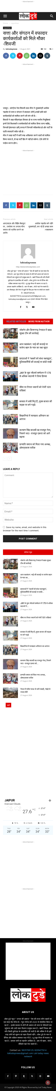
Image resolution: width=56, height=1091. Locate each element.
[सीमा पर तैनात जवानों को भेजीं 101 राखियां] (10, 390)
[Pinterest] (20, 56)
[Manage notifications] (48, 1082)
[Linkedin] (33, 56)
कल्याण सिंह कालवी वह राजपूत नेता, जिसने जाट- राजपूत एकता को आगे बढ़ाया (35, 433)
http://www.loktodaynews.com (28, 267)
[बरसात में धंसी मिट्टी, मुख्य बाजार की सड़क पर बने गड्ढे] (10, 405)
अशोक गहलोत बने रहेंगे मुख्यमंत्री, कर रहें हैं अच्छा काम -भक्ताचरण (41, 226)
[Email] (40, 56)
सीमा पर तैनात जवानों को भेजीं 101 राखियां (35, 617)
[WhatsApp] (27, 56)
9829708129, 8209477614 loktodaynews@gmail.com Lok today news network (28, 1053)
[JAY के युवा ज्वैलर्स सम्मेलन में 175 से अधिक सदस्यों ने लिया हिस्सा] (10, 376)
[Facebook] (6, 56)
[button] (5, 16)
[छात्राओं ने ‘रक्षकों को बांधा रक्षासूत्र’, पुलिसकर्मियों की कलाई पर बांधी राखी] (10, 362)
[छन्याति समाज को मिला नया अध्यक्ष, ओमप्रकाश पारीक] (10, 448)
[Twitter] (13, 56)
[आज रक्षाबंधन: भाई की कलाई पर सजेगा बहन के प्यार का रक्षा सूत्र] (10, 348)
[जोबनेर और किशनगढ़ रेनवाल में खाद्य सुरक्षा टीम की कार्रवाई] (10, 333)
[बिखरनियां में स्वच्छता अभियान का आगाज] (10, 419)
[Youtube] (34, 307)
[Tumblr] (47, 56)
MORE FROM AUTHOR (39, 321)
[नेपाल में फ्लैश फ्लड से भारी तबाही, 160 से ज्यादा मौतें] (10, 693)
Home (5, 23)
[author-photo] (28, 258)
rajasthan (15, 23)
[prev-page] (5, 459)
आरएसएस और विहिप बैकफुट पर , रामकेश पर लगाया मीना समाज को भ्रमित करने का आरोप (14, 228)
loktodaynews (11, 49)
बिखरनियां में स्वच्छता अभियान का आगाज (34, 646)
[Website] (40, 1076)
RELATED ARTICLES (16, 321)
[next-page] (9, 459)
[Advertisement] (28, 7)
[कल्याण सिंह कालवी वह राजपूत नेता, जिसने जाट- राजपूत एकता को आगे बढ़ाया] (10, 433)
